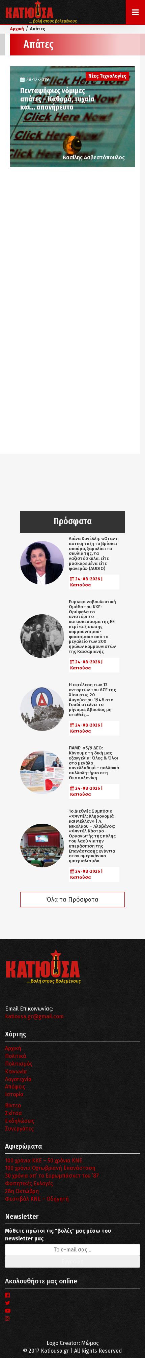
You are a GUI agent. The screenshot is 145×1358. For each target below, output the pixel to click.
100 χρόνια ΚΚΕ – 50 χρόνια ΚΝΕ (43, 1160)
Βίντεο (13, 1105)
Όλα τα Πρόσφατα (72, 899)
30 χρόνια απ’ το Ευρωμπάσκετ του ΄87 (52, 1175)
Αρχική (13, 1048)
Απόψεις (15, 1086)
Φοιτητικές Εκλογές (29, 1183)
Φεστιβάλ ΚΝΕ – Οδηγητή (37, 1199)
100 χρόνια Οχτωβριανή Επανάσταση (50, 1168)
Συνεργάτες (19, 1128)
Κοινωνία (16, 1071)
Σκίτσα (13, 1113)
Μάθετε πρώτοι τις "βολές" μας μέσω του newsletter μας (58, 1235)
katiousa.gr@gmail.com (34, 1016)
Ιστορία (14, 1094)
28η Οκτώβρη (22, 1191)
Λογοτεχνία (18, 1079)
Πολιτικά (15, 1056)
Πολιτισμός (18, 1064)
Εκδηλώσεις (19, 1121)
